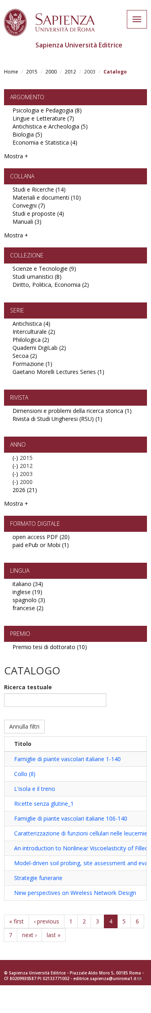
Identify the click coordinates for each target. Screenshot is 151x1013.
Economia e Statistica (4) (44, 142)
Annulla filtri (24, 726)
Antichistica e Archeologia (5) (50, 126)
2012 (70, 71)
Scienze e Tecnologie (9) (44, 268)
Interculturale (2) (33, 331)
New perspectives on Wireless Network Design (75, 893)
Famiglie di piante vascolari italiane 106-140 (70, 818)
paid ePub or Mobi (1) (40, 545)
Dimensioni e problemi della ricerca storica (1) (72, 411)
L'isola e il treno (34, 788)
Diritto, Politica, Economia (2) (50, 284)
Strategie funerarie (38, 878)
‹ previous (46, 921)
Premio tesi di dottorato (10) (49, 647)
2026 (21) (24, 490)
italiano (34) (27, 584)
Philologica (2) (30, 339)
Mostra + (16, 156)
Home (11, 71)
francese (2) (27, 608)
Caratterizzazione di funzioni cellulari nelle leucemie (80, 833)
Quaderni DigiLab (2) (39, 347)
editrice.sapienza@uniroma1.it (107, 978)
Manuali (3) (26, 221)
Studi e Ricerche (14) (39, 189)
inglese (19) (27, 592)
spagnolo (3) (28, 600)
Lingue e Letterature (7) (43, 118)
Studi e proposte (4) (38, 213)
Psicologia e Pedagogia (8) (47, 110)
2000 (51, 71)
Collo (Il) (24, 774)
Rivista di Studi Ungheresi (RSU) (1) (57, 419)
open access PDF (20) (41, 537)
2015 (31, 71)
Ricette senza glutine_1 (44, 803)
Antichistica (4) (31, 323)
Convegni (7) (28, 205)
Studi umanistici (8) (37, 276)
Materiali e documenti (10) (46, 197)
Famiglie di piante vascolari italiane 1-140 (67, 759)
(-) (16, 458)
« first (16, 921)
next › (29, 935)
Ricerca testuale (28, 687)
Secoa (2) (24, 355)
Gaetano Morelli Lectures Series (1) (58, 372)
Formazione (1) (32, 364)
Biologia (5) (27, 134)
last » (53, 935)
